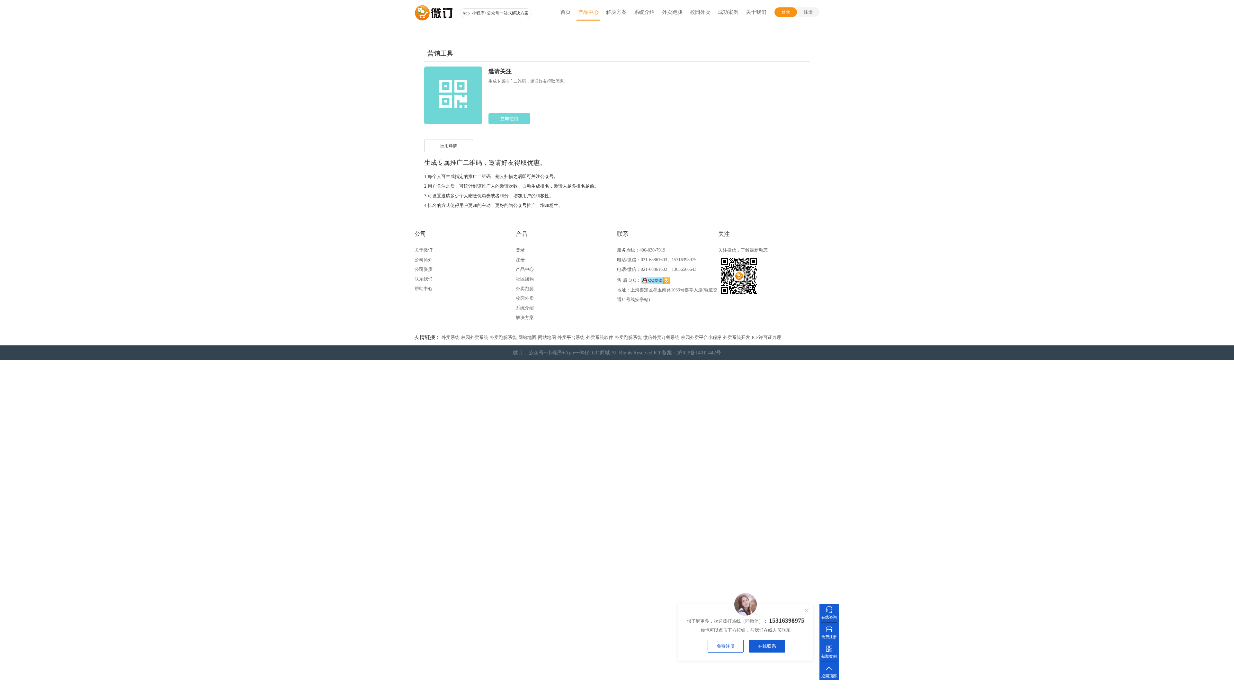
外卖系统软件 (599, 337)
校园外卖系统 (474, 337)
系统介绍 (644, 12)
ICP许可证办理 (766, 337)
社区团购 (525, 279)
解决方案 (616, 12)
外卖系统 (451, 337)
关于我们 (756, 12)
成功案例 (728, 12)
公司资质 (424, 269)
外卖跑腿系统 (503, 337)
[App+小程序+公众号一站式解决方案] (434, 13)
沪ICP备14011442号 (699, 352)
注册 (808, 12)
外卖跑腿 (672, 12)
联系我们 (424, 279)
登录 (785, 12)
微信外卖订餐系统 (661, 337)
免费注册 (726, 646)
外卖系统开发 (736, 337)
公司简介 (424, 259)
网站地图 (527, 337)
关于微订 (424, 250)
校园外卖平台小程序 (701, 337)
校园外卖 (700, 12)
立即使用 (509, 118)
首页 (565, 12)
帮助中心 (424, 288)
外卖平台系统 (571, 337)
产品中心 (588, 12)
